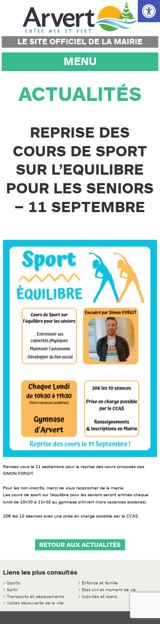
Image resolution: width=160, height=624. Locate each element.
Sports (13, 583)
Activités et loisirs (99, 596)
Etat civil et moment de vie (109, 589)
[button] (149, 11)
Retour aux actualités (80, 544)
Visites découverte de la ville (35, 603)
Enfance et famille (100, 583)
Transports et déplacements (35, 596)
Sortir (12, 589)
